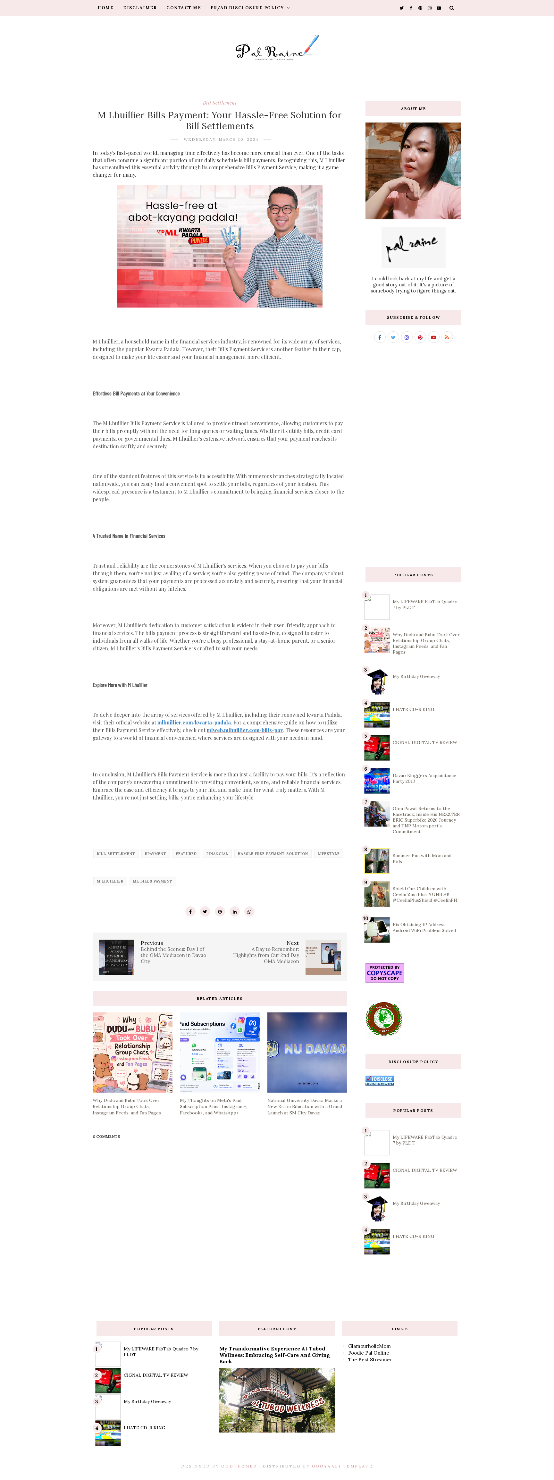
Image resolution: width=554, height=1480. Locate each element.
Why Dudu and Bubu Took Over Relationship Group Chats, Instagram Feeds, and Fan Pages (426, 643)
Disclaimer (140, 8)
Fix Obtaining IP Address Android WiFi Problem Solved (424, 927)
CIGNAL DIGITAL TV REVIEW (425, 742)
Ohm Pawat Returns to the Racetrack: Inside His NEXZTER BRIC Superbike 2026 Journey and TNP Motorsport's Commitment (426, 820)
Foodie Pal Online (368, 1353)
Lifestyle (329, 853)
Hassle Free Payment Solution (273, 853)
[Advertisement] (413, 455)
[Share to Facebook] (190, 911)
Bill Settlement (220, 102)
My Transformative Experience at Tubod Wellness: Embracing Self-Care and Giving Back (274, 1355)
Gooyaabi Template (342, 1466)
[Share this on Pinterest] (220, 911)
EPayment (155, 853)
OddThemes (239, 1466)
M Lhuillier (110, 881)
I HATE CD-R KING (413, 709)
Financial (217, 853)
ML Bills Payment (152, 881)
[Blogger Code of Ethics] (383, 1035)
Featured (186, 853)
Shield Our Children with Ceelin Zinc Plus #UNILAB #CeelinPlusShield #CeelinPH (425, 894)
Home (105, 8)
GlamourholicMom (369, 1346)
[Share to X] (205, 911)
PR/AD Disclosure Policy (248, 8)
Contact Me (183, 8)
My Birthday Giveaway (416, 676)
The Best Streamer (370, 1360)
